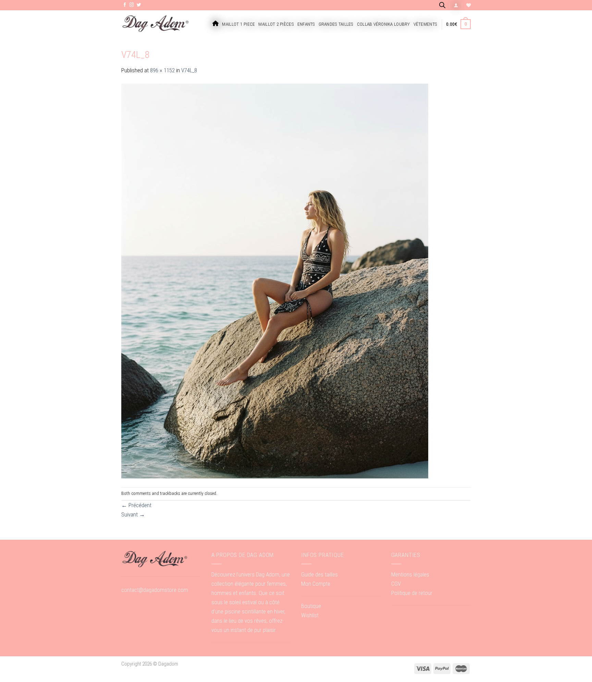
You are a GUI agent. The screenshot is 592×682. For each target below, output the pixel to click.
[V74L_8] (274, 280)
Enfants (306, 24)
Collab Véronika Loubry (383, 24)
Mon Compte (315, 583)
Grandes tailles (336, 24)
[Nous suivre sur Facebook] (125, 5)
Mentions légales (410, 574)
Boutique (311, 605)
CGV (396, 583)
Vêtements (425, 24)
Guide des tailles (319, 574)
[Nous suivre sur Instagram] (132, 5)
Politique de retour (411, 592)
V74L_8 (189, 70)
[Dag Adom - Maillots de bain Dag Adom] (155, 24)
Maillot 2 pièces (276, 24)
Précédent (136, 505)
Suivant (133, 514)
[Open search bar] (442, 5)
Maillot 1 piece (238, 24)
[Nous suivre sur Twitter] (139, 5)
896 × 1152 (162, 70)
